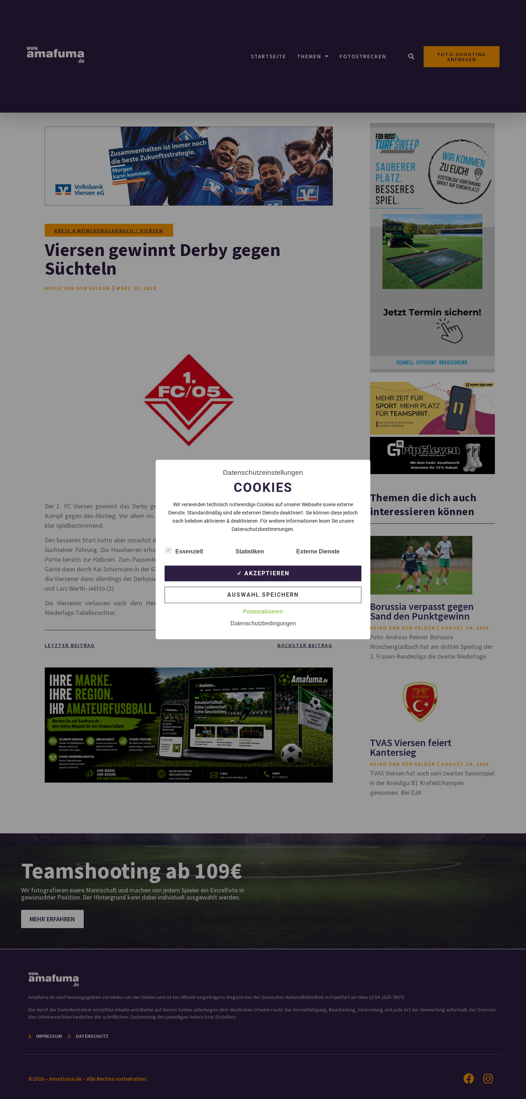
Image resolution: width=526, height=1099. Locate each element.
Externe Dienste (318, 551)
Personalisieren (263, 611)
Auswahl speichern (263, 594)
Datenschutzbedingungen (263, 623)
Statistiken (249, 551)
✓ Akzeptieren (263, 573)
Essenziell (189, 551)
